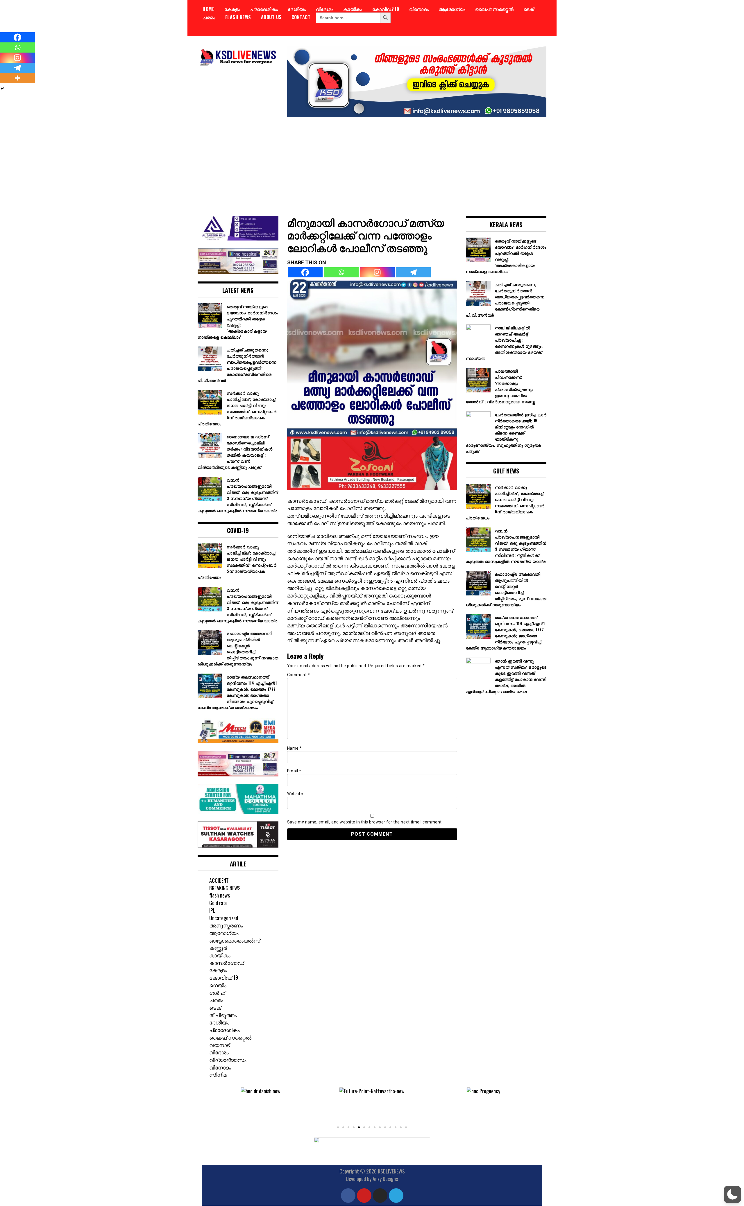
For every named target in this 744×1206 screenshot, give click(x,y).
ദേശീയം (297, 9)
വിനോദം (419, 9)
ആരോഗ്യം (452, 9)
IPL (212, 910)
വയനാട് (219, 1045)
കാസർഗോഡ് (226, 962)
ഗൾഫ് (217, 992)
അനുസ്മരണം (226, 925)
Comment (298, 674)
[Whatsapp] (341, 272)
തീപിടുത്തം (223, 1015)
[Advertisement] (372, 162)
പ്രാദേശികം (264, 9)
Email (294, 771)
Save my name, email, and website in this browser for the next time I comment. (365, 822)
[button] (210, 1105)
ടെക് (528, 9)
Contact (301, 17)
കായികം (352, 9)
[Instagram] (377, 272)
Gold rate (218, 903)
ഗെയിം (217, 985)
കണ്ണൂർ (218, 947)
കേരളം (232, 9)
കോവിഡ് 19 (385, 9)
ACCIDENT (219, 880)
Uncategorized (223, 918)
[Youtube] (364, 1195)
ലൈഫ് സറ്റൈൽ (494, 9)
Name (294, 748)
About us (271, 17)
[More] (17, 78)
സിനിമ (217, 1074)
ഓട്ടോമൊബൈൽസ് (234, 940)
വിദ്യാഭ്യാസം (227, 1059)
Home (208, 9)
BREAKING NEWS (225, 888)
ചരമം (209, 17)
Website (295, 793)
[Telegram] (413, 272)
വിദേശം (325, 9)
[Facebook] (305, 272)
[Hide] (2, 88)
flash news (238, 17)
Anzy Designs (385, 1178)
